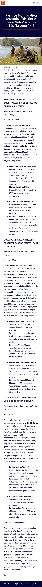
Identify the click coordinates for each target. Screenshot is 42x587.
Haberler (10, 575)
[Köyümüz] (3, 3)
